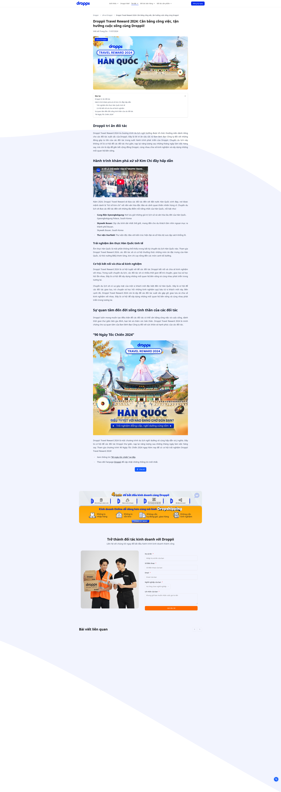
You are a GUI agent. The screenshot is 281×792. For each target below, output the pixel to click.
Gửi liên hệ (171, 608)
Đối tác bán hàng (146, 3)
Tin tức (133, 3)
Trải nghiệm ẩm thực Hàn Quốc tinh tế (111, 105)
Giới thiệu (112, 3)
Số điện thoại (150, 563)
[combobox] (157, 586)
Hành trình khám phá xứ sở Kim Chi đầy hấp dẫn (113, 102)
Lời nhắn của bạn (152, 591)
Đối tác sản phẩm (163, 3)
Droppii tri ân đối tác (102, 99)
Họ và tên (149, 554)
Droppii (96, 15)
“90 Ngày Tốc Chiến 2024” (104, 114)
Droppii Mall (125, 3)
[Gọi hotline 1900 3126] (276, 779)
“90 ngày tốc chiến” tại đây (123, 457)
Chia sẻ (142, 469)
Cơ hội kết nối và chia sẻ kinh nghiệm (110, 108)
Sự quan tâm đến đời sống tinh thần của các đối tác (114, 111)
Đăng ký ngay (198, 3)
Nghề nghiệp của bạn (154, 582)
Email (148, 573)
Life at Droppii (107, 15)
